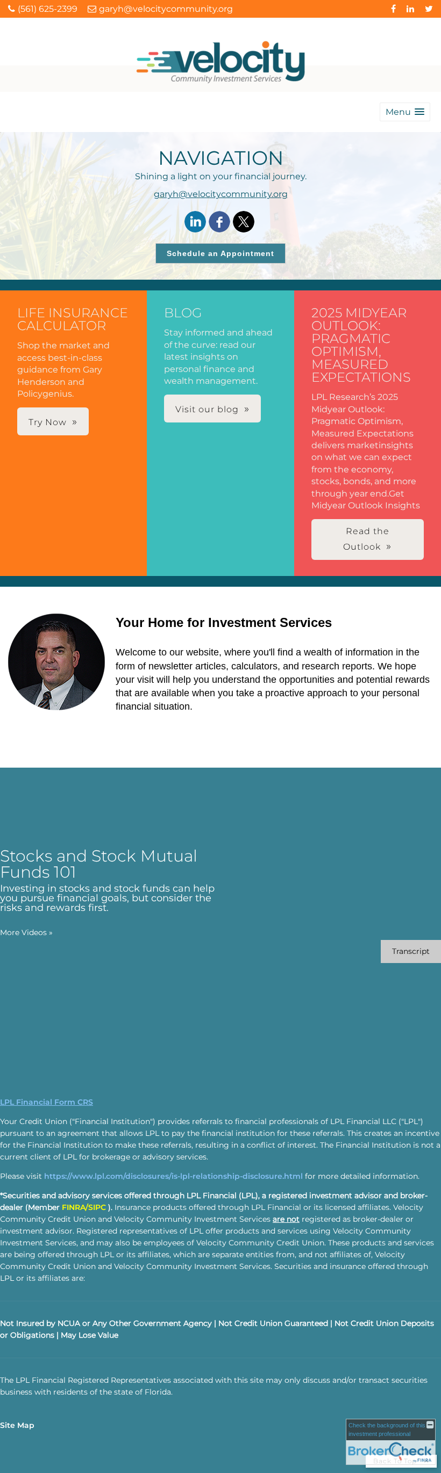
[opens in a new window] (393, 9)
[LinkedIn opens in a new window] (195, 222)
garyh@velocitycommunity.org (221, 194)
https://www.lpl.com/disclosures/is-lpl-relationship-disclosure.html (173, 1176)
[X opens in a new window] (243, 222)
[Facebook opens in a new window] (219, 222)
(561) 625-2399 (47, 9)
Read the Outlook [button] (366, 539)
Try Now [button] (48, 422)
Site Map (17, 1425)
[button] (405, 112)
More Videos (26, 932)
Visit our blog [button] (207, 409)
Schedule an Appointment (220, 253)
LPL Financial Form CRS (46, 1102)
